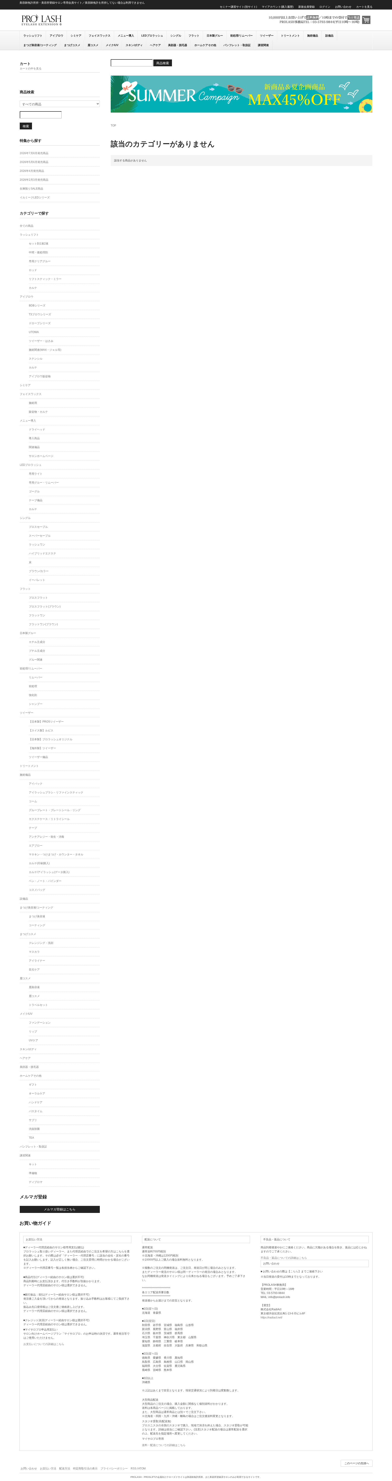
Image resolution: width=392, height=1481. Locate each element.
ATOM (142, 1468)
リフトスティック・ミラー (45, 279)
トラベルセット (38, 1005)
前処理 (33, 686)
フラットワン (37, 615)
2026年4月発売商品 (32, 171)
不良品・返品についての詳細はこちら (284, 1257)
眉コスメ (93, 45)
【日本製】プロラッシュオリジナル (50, 739)
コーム (33, 801)
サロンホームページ (41, 456)
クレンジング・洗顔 (41, 943)
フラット (194, 35)
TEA (31, 1137)
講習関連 (263, 45)
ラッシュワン (37, 544)
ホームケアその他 (205, 45)
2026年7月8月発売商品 (34, 153)
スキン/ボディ (134, 45)
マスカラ (34, 951)
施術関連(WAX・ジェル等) (45, 349)
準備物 (33, 1173)
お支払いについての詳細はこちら (43, 1344)
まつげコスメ (72, 45)
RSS (133, 1468)
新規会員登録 (306, 6)
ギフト (33, 1084)
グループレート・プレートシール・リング (55, 810)
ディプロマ (35, 1182)
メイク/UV (112, 45)
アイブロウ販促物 (40, 376)
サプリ (33, 1120)
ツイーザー (267, 35)
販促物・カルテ (38, 411)
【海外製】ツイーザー (42, 748)
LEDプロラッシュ (152, 35)
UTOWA (34, 332)
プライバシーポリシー (114, 1468)
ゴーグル (34, 491)
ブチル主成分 (37, 650)
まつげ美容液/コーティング (40, 45)
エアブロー (35, 845)
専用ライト (35, 473)
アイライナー (37, 960)
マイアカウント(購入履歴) (278, 6)
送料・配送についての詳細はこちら (164, 1445)
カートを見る (364, 6)
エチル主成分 (37, 642)
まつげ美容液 (37, 916)
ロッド (33, 270)
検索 (26, 126)
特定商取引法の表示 (85, 1468)
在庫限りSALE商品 (31, 188)
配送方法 (64, 1468)
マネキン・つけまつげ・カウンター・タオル (56, 854)
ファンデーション (40, 1022)
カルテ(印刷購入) (39, 863)
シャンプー (35, 704)
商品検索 (162, 63)
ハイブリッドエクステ (42, 553)
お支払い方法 (48, 1468)
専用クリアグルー (40, 261)
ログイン (324, 6)
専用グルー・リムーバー (44, 482)
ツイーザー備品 (38, 757)
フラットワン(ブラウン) (43, 624)
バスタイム (35, 1111)
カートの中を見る (31, 68)
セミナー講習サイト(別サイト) (238, 6)
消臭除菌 (34, 1128)
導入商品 (34, 438)
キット (33, 1164)
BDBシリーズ (37, 305)
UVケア (33, 1040)
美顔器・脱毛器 (177, 45)
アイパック (35, 783)
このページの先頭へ (356, 1463)
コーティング (37, 925)
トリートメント (290, 35)
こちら (294, 1271)
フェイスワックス (99, 35)
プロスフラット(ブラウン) (45, 606)
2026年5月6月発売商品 (34, 162)
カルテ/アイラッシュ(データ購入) (49, 872)
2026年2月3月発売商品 (34, 179)
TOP (113, 125)
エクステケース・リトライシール (49, 819)
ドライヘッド (37, 429)
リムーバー (35, 677)
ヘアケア (155, 45)
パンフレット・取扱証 (237, 45)
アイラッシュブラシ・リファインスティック (56, 792)
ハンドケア (35, 1102)
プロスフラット (38, 597)
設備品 (329, 35)
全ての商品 (26, 225)
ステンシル (35, 358)
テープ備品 (35, 500)
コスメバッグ (37, 889)
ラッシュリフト (32, 35)
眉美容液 (34, 987)
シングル (175, 35)
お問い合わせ (343, 6)
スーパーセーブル (40, 535)
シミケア (76, 35)
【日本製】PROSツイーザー (46, 721)
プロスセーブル (38, 526)
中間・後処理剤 (38, 252)
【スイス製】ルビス (41, 730)
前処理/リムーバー (241, 35)
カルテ (33, 287)
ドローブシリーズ (40, 323)
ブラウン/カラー (39, 571)
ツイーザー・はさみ (41, 341)
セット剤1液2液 (38, 243)
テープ (33, 827)
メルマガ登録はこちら (60, 1209)
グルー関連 (35, 659)
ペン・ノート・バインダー (45, 881)
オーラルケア (37, 1093)
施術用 (33, 403)
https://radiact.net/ (271, 1317)
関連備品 (34, 447)
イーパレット (37, 580)
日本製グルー (215, 35)
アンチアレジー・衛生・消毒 (46, 836)
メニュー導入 (126, 35)
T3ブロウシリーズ (40, 314)
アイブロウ (56, 35)
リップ (33, 1031)
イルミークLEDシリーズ (35, 197)
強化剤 (33, 695)
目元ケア (34, 969)
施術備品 (312, 35)
